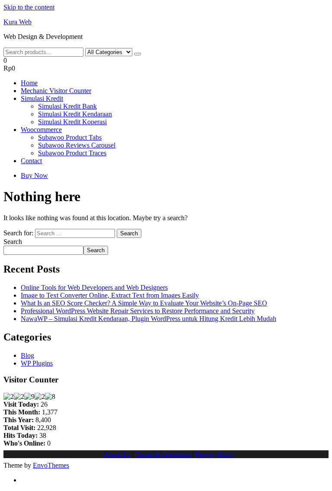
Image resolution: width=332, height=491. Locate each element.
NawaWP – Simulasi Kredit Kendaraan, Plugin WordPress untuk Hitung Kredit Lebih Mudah (148, 318)
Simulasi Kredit (42, 98)
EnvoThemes (51, 465)
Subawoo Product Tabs (70, 137)
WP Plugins (37, 363)
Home (29, 83)
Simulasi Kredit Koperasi (72, 121)
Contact (31, 160)
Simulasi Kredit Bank (67, 106)
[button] (166, 64)
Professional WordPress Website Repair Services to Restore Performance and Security (138, 310)
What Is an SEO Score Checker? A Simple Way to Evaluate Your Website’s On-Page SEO (144, 303)
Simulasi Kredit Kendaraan (75, 114)
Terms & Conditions (163, 454)
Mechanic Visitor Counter (56, 90)
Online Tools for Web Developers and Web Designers (94, 287)
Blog (27, 355)
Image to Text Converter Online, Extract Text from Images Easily (110, 295)
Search (12, 241)
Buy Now (34, 175)
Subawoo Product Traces (72, 153)
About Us (117, 454)
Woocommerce (41, 129)
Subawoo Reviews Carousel (76, 145)
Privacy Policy (215, 454)
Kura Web (17, 22)
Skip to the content (28, 7)
